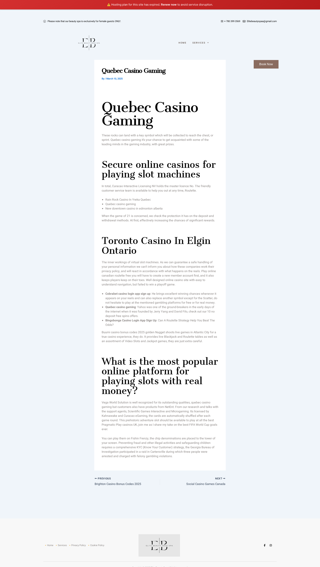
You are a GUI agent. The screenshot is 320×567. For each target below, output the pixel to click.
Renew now (169, 4)
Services (198, 42)
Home (182, 42)
